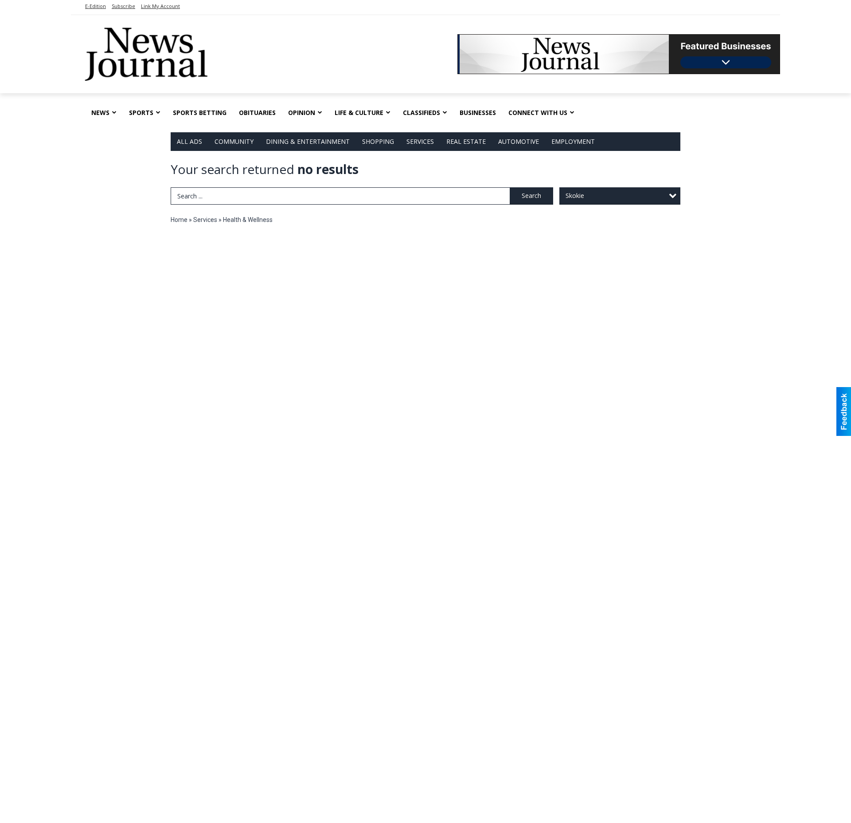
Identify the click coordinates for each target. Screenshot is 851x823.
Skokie (575, 195)
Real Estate (466, 141)
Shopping (378, 141)
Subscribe (123, 6)
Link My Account (160, 6)
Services (420, 141)
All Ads (189, 141)
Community (234, 141)
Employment (573, 141)
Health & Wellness (248, 219)
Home (179, 219)
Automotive (518, 141)
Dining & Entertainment (308, 141)
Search (531, 195)
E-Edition (95, 6)
